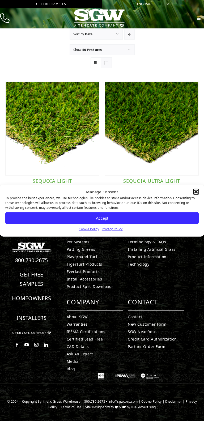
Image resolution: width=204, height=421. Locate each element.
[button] (196, 191)
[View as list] (106, 63)
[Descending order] (129, 34)
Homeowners (31, 298)
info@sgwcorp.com (123, 401)
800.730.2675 (31, 260)
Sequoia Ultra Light (151, 181)
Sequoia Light (52, 181)
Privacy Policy (112, 229)
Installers (31, 317)
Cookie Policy (89, 229)
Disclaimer (173, 401)
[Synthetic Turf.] (32, 244)
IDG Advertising (143, 407)
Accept (102, 218)
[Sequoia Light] (52, 129)
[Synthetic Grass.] (32, 333)
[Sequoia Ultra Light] (152, 129)
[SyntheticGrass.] (99, 10)
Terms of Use (71, 407)
